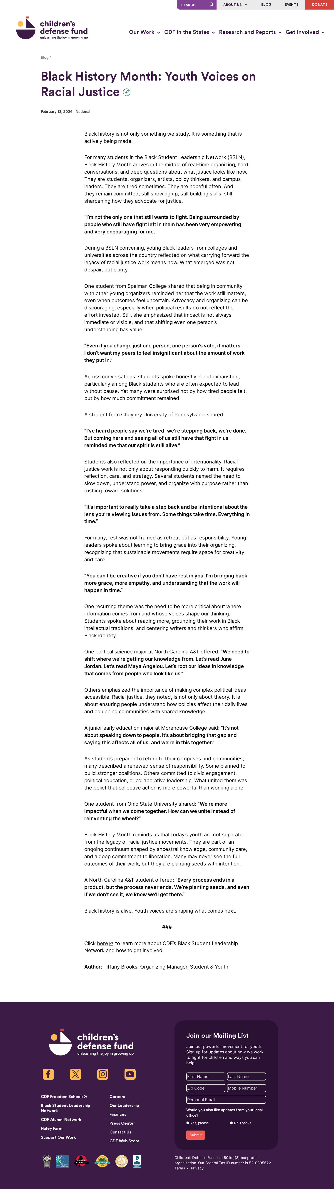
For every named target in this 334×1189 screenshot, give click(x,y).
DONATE (319, 4)
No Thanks (242, 1123)
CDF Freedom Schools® (64, 1097)
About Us (233, 5)
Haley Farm (51, 1128)
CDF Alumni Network (61, 1120)
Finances (118, 1114)
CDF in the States (187, 32)
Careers (117, 1097)
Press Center (122, 1123)
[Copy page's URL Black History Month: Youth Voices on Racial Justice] (128, 92)
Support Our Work (58, 1137)
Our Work (142, 32)
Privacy (197, 1168)
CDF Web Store (125, 1141)
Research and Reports (248, 32)
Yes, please (199, 1123)
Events (292, 4)
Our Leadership (124, 1105)
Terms (179, 1168)
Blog (266, 4)
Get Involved (303, 32)
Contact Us (120, 1132)
